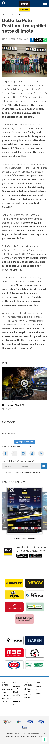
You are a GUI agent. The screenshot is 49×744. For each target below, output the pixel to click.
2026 (6, 409)
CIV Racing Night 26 (13, 405)
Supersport (17, 698)
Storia (4, 692)
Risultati (38, 693)
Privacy (4, 702)
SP (14, 704)
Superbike (16, 695)
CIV (20, 39)
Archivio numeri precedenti (24, 538)
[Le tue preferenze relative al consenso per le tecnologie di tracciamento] (44, 739)
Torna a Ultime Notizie (14, 15)
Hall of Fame (6, 698)
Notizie (26, 39)
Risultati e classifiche (17, 688)
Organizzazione (7, 689)
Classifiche (39, 690)
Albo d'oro (5, 695)
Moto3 (15, 692)
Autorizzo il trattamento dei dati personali (23, 472)
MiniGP (27, 697)
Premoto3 (17, 701)
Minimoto (27, 694)
